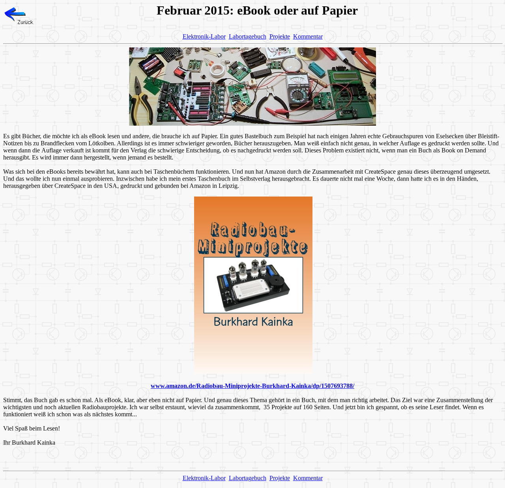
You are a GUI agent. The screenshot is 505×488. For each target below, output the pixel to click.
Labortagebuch (247, 36)
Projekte (279, 36)
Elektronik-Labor (204, 36)
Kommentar (308, 36)
